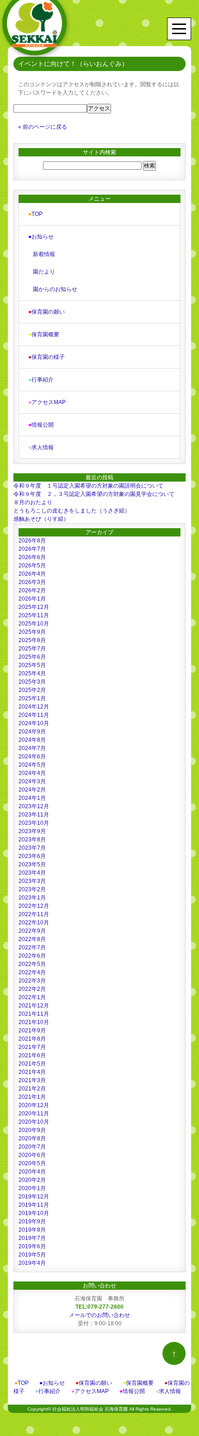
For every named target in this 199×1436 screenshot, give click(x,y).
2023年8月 (32, 839)
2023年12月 (34, 806)
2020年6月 (32, 1155)
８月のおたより (32, 502)
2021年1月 (32, 1097)
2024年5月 (32, 765)
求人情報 (41, 447)
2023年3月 (32, 881)
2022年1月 (32, 997)
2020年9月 (32, 1130)
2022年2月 (32, 989)
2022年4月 (32, 972)
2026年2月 (32, 590)
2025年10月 (34, 623)
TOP (35, 214)
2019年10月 (34, 1213)
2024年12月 (34, 706)
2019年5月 (32, 1254)
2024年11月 (34, 715)
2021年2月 (32, 1088)
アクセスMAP (47, 402)
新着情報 (44, 254)
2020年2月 (32, 1180)
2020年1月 (32, 1188)
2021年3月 (32, 1080)
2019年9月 (32, 1221)
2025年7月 (32, 648)
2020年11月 (34, 1113)
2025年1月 (32, 698)
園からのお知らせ (55, 289)
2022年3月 (32, 980)
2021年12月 (34, 1005)
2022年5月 (32, 964)
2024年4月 (32, 773)
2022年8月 (32, 939)
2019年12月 (34, 1196)
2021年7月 (32, 1047)
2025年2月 (32, 690)
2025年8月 (32, 640)
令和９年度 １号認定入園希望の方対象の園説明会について (88, 486)
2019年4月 (32, 1263)
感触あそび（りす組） (41, 519)
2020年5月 (32, 1163)
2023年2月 (32, 889)
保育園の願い (46, 312)
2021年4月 (32, 1072)
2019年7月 (32, 1238)
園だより (44, 271)
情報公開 (41, 425)
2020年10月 (34, 1122)
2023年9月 (32, 831)
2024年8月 (32, 740)
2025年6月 (32, 657)
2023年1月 (32, 897)
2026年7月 (32, 549)
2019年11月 (34, 1205)
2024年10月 (34, 723)
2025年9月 (32, 632)
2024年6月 (32, 756)
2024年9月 (32, 731)
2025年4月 (32, 673)
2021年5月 (32, 1064)
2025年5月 (32, 665)
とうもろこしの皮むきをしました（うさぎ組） (71, 510)
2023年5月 (32, 864)
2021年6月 (32, 1055)
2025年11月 (34, 615)
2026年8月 (32, 540)
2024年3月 (32, 781)
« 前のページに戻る (42, 127)
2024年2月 (32, 790)
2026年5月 (32, 565)
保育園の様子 (46, 357)
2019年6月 (32, 1246)
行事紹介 (41, 379)
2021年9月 (32, 1030)
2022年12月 (34, 906)
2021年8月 (32, 1039)
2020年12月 (34, 1105)
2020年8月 (32, 1138)
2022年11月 (34, 914)
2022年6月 (32, 956)
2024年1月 (32, 798)
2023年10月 (34, 823)
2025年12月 (34, 607)
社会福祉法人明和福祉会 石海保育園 (90, 1409)
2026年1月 (32, 599)
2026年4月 (32, 574)
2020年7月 (32, 1147)
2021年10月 (34, 1022)
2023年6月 (32, 856)
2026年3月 (32, 582)
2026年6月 (32, 557)
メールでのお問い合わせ (99, 1315)
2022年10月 (34, 922)
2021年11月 (34, 1014)
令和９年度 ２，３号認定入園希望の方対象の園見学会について (93, 494)
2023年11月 (34, 814)
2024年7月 (32, 748)
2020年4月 (32, 1171)
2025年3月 (32, 682)
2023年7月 (32, 848)
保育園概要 (43, 334)
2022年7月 (32, 947)
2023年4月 (32, 873)
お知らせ (41, 236)
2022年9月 (32, 931)
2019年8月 (32, 1230)
